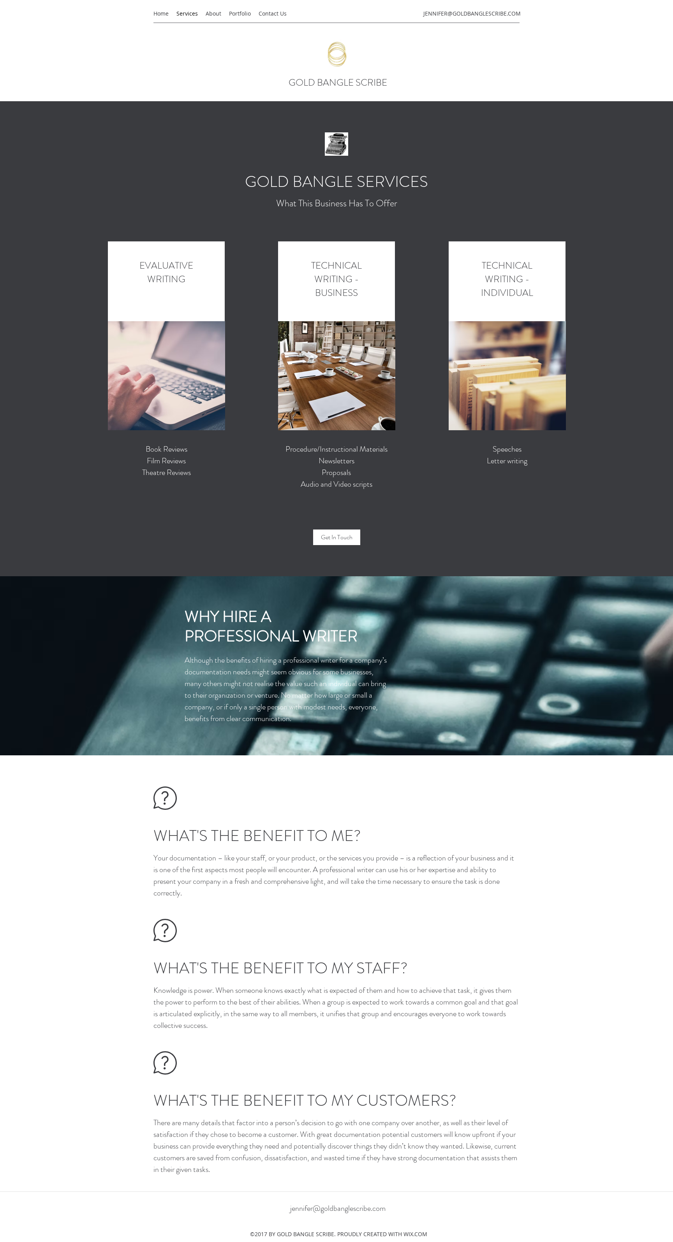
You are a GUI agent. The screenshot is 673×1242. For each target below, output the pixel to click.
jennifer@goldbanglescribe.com (338, 1208)
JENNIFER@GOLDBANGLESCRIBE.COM (472, 13)
